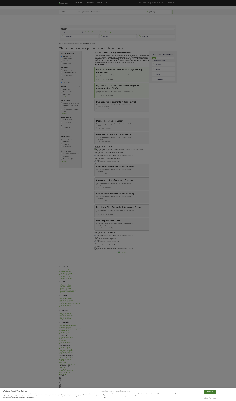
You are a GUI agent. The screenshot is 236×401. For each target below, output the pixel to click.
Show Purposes (210, 398)
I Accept (210, 392)
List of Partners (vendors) (108, 398)
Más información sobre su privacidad (23, 397)
